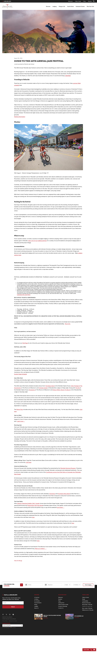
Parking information (19, 116)
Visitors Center (85, 597)
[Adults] (67, 584)
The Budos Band (49, 386)
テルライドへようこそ (87, 606)
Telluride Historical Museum (68, 468)
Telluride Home (7, 6)
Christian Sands (43, 388)
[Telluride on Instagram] (9, 614)
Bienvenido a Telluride (87, 604)
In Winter (36, 599)
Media (83, 599)
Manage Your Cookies (13, 620)
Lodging (54, 6)
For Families (37, 601)
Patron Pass (19, 409)
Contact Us (60, 608)
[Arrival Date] (34, 584)
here (33, 517)
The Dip (77, 388)
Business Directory (86, 602)
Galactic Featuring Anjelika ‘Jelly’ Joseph (28, 503)
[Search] (93, 1)
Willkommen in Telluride (87, 610)
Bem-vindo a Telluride (87, 608)
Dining (35, 604)
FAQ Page (25, 343)
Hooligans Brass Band (64, 493)
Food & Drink (70, 6)
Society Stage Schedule (20, 374)
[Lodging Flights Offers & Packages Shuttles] (21, 584)
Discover (48, 6)
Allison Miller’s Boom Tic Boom (61, 390)
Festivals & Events (80, 6)
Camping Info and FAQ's (23, 294)
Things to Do (62, 6)
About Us (36, 608)
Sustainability (85, 601)
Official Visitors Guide (63, 604)
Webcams (60, 597)
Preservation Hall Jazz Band (35, 505)
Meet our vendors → (40, 548)
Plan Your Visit (90, 6)
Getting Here (61, 602)
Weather (60, 599)
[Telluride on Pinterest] (13, 614)
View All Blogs (18, 560)
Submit (13, 606)
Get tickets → (60, 507)
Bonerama (32, 390)
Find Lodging (88, 584)
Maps (59, 601)
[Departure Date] (53, 584)
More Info (68, 324)
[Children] (77, 584)
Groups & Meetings (62, 606)
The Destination (37, 602)
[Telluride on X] (6, 614)
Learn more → (21, 421)
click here (28, 462)
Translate (14, 627)
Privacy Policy (5, 620)
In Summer (36, 597)
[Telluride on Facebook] (3, 614)
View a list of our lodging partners (37, 240)
